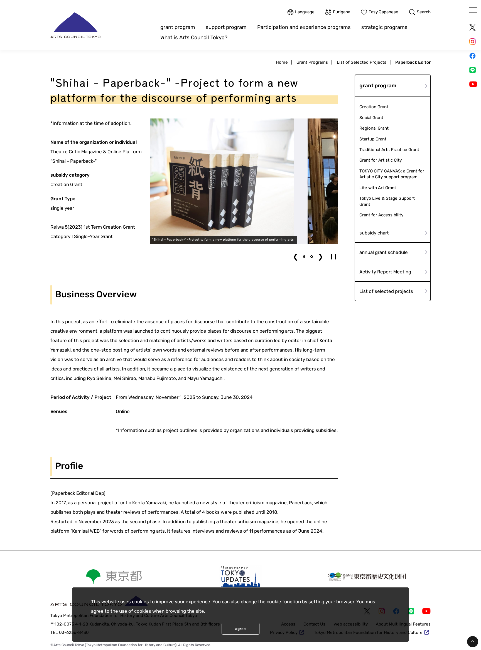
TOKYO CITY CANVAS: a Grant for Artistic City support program (391, 174)
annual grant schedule (383, 252)
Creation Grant (373, 106)
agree (240, 629)
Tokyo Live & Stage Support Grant (387, 201)
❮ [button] (295, 257)
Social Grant (371, 117)
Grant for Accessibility (381, 215)
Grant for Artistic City (380, 160)
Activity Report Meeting (385, 272)
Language (305, 12)
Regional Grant (374, 128)
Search (424, 12)
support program (226, 27)
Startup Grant (372, 139)
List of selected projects (386, 291)
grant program (177, 27)
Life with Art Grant (377, 187)
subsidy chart (374, 233)
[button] (304, 256)
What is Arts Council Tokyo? (193, 37)
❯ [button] (320, 257)
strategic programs (384, 27)
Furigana (341, 12)
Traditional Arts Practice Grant (389, 149)
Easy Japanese (383, 12)
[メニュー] (473, 10)
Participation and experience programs (304, 27)
